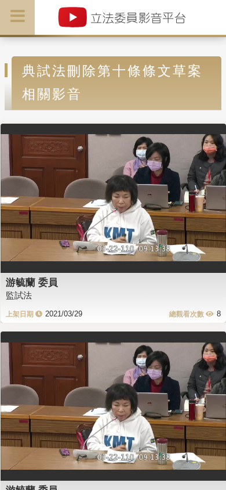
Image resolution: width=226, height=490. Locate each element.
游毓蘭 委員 (32, 282)
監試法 (19, 295)
